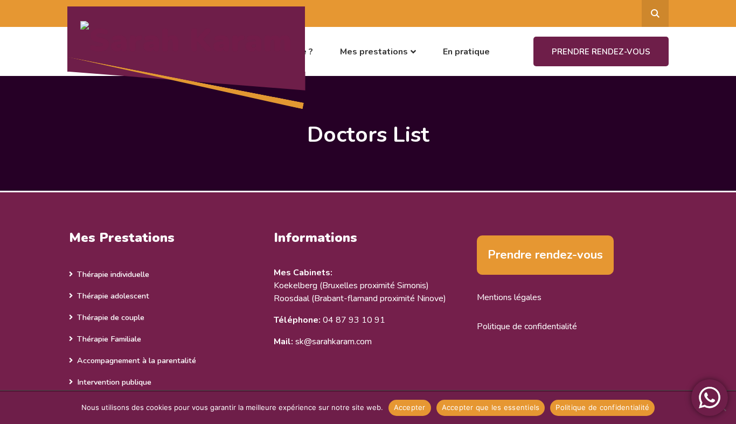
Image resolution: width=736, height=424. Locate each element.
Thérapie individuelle (113, 274)
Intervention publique (114, 382)
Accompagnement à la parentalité (136, 360)
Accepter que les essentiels (491, 407)
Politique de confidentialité (527, 326)
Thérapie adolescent (113, 295)
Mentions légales (509, 297)
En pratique (466, 52)
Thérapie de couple (110, 317)
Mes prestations (374, 52)
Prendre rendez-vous (601, 51)
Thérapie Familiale (109, 338)
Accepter (410, 407)
